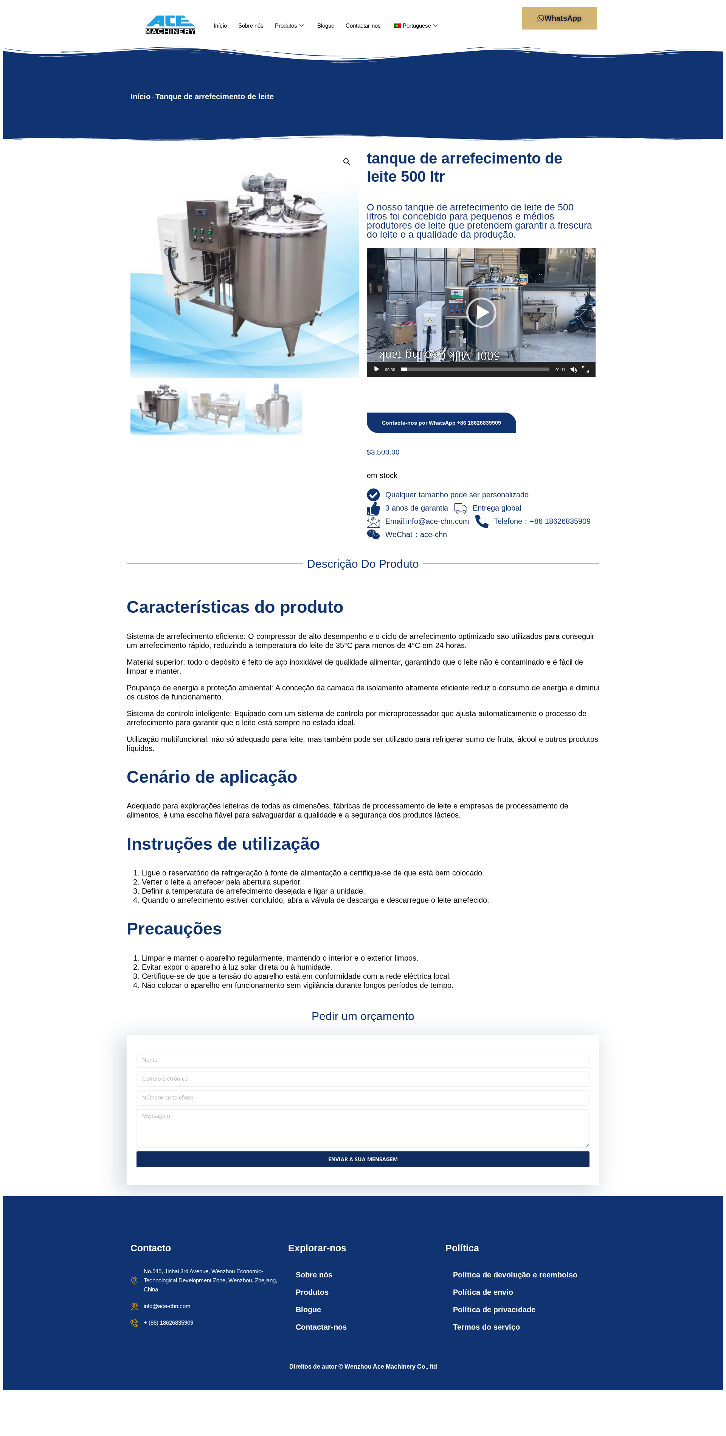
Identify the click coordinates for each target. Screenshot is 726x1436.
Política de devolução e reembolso (515, 1275)
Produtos (286, 25)
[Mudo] (573, 369)
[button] (347, 161)
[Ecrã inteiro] (585, 369)
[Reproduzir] (376, 369)
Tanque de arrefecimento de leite (214, 96)
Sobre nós (251, 25)
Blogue (325, 25)
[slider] (475, 369)
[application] (481, 312)
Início (220, 25)
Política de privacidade (494, 1309)
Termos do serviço (486, 1327)
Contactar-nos (363, 25)
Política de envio (483, 1292)
